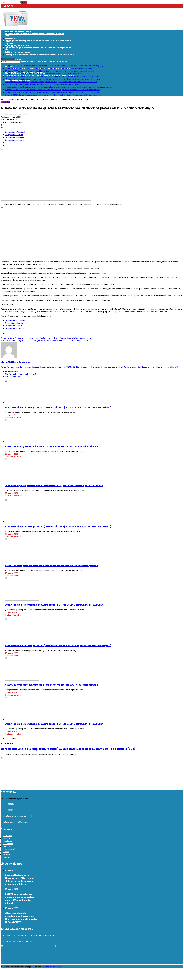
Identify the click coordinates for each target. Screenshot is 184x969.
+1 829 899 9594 (8, 804)
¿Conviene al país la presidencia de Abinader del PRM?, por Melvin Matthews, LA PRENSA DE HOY (54, 485)
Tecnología (8, 844)
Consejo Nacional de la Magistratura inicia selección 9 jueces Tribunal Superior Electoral (44, 340)
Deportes (7, 846)
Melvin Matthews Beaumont (15, 114)
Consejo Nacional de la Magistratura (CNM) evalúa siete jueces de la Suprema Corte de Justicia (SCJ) (58, 407)
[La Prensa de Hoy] (15, 25)
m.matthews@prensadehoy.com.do (17, 816)
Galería (6, 854)
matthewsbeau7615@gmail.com (15, 822)
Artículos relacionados (14, 371)
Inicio (3, 99)
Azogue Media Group (53, 967)
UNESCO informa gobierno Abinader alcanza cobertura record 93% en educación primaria (51, 446)
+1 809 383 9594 (9, 810)
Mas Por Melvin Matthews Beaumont (20, 374)
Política (6, 838)
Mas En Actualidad (12, 376)
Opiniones (7, 841)
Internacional (9, 849)
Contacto (7, 857)
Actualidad (10, 99)
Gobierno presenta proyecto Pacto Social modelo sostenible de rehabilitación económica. (46, 338)
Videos (6, 851)
